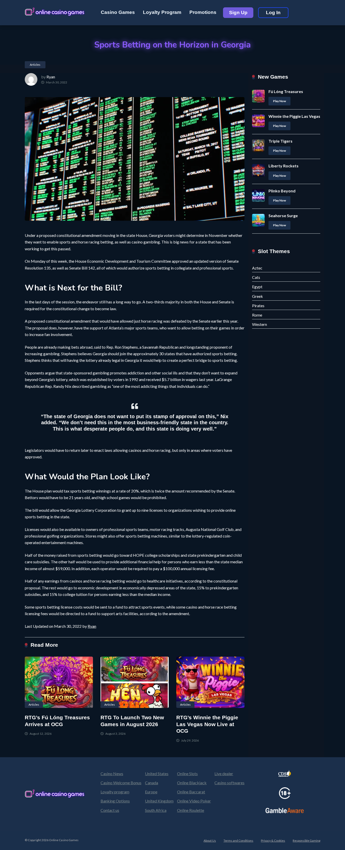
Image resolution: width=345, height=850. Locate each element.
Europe (151, 791)
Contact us (110, 810)
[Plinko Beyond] (258, 200)
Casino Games (118, 12)
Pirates (258, 305)
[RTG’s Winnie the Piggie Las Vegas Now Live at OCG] (210, 682)
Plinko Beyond (281, 190)
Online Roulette (190, 810)
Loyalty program (115, 791)
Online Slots (187, 773)
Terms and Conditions (238, 840)
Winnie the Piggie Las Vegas (294, 116)
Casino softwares (229, 782)
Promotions (202, 12)
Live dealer (223, 773)
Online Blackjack (192, 782)
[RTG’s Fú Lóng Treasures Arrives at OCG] (59, 682)
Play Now (279, 101)
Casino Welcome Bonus (121, 782)
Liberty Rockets (283, 165)
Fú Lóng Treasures (285, 91)
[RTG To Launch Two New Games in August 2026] (135, 682)
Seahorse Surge (283, 215)
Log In (273, 12)
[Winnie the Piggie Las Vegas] (258, 125)
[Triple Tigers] (258, 150)
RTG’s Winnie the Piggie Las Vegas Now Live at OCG (207, 724)
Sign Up (238, 12)
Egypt (257, 286)
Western (259, 324)
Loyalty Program (162, 12)
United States (156, 773)
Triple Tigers (280, 141)
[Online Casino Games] (55, 10)
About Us (210, 840)
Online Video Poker (194, 800)
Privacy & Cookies (273, 840)
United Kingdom (159, 800)
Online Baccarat (191, 791)
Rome (257, 314)
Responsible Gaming (306, 840)
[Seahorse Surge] (258, 224)
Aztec (257, 267)
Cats (256, 277)
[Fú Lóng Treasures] (258, 100)
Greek (257, 296)
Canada (151, 782)
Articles (35, 64)
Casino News (112, 773)
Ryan (50, 76)
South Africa (155, 810)
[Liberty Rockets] (258, 175)
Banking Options (115, 800)
